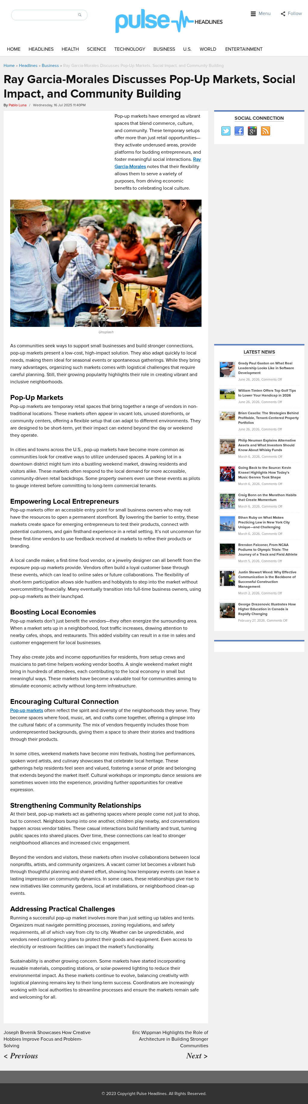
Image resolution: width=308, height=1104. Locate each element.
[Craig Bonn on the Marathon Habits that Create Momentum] (227, 501)
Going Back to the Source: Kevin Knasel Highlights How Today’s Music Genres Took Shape (264, 473)
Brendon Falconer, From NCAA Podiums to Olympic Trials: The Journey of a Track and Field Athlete (267, 550)
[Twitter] (225, 131)
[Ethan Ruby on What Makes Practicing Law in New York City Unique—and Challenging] (227, 523)
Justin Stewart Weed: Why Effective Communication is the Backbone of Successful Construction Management (267, 579)
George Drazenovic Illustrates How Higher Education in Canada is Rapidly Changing (267, 609)
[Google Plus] (252, 131)
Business (164, 49)
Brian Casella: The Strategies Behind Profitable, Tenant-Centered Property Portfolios (268, 418)
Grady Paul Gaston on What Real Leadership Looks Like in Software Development (266, 368)
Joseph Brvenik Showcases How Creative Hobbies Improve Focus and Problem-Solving (47, 1039)
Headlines (41, 49)
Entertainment (244, 49)
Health (70, 49)
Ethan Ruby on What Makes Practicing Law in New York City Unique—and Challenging (264, 522)
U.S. (187, 49)
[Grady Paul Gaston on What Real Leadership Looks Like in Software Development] (227, 369)
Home (13, 49)
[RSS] (265, 131)
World (208, 49)
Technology (129, 49)
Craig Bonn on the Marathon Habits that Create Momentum (267, 497)
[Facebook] (239, 131)
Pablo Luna (17, 105)
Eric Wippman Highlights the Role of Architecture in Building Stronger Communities (170, 1039)
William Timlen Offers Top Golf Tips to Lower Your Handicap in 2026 (267, 393)
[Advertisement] (61, 155)
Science (96, 49)
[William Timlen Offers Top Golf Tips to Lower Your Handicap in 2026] (227, 394)
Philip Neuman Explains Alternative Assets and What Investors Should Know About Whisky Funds (267, 445)
